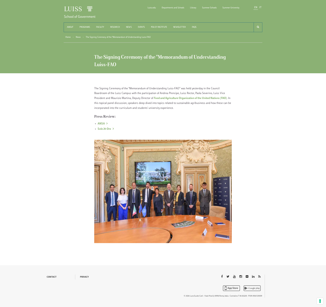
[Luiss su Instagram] (241, 277)
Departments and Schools (173, 8)
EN (255, 7)
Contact (52, 277)
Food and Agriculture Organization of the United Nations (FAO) (190, 98)
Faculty (100, 27)
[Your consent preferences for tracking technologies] (320, 301)
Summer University (230, 8)
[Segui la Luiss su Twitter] (228, 277)
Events (141, 27)
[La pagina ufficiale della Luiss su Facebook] (222, 277)
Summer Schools (209, 8)
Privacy (84, 277)
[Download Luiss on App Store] (232, 288)
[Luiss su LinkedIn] (253, 277)
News (129, 27)
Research (115, 27)
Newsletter (179, 27)
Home (68, 37)
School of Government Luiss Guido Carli (82, 14)
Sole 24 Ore (104, 129)
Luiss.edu (152, 8)
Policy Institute (159, 27)
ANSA (101, 123)
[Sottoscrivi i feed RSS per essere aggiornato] (259, 277)
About (70, 27)
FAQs (194, 27)
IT (260, 7)
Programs (84, 27)
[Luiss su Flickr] (247, 277)
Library (193, 8)
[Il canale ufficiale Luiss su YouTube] (234, 277)
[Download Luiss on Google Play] (252, 288)
